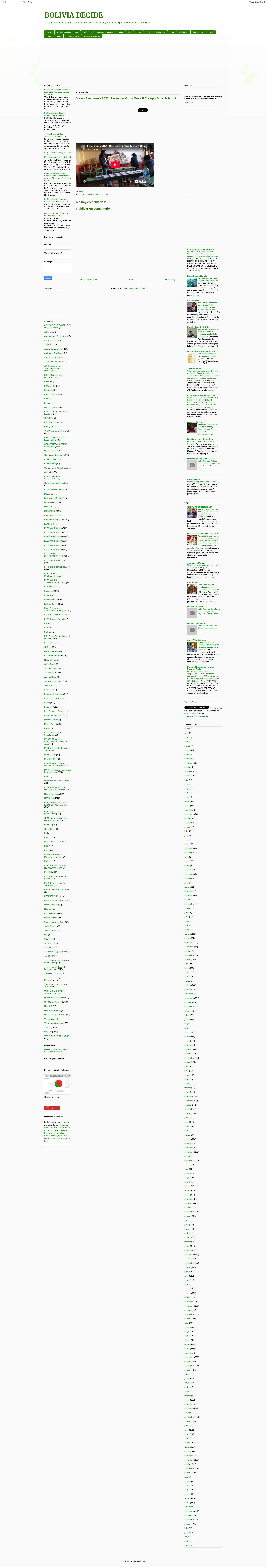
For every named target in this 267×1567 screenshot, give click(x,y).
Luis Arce (48, 707)
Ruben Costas (50, 917)
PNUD (47, 850)
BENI (46, 381)
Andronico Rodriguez (92, 36)
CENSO (47, 418)
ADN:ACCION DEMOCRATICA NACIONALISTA (57, 326)
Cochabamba (198, 32)
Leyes (47, 703)
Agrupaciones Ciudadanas (56, 336)
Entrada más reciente (87, 279)
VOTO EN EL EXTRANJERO (56, 1036)
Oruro (172, 32)
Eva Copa (48, 595)
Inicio (130, 279)
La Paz (49, 36)
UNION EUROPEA (52, 1010)
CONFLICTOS (50, 459)
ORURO (48, 825)
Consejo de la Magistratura (56, 468)
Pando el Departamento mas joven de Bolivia (200, 668)
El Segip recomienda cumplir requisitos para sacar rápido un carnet (57, 91)
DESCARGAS (50, 502)
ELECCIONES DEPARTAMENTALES (53, 555)
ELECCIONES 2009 (53, 528)
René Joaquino (51, 905)
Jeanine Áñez (50, 673)
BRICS (47, 403)
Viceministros (50, 1019)
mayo (186, 737)
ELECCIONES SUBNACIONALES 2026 (55, 581)
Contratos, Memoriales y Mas (201, 395)
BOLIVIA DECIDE (73, 15)
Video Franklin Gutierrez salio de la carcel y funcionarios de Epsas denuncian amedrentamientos (207, 429)
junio (186, 733)
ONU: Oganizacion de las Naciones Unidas (55, 819)
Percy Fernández (195, 607)
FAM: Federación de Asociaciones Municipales (55, 609)
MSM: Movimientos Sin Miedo (57, 781)
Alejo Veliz (48, 344)
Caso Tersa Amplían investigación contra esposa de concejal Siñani (208, 587)
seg (46, 935)
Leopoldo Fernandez (53, 694)
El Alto (210, 32)
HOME (49, 32)
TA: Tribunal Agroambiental (56, 952)
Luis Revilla (192, 582)
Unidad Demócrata (196, 623)
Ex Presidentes (51, 604)
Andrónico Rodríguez (53, 353)
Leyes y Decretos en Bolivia (200, 249)
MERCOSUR (50, 755)
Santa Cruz (183, 32)
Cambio (61, 1136)
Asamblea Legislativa (53, 362)
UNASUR (48, 1006)
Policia (47, 861)
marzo (187, 746)
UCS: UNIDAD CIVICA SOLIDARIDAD (54, 992)
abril (186, 741)
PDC (46, 846)
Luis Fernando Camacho (55, 711)
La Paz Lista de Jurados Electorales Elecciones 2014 (56, 200)
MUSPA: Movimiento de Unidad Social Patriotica (54, 788)
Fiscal (47, 623)
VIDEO (105, 195)
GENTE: (48, 647)
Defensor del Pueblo (53, 498)
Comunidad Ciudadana (54, 455)
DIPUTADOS (49, 511)
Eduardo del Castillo (53, 515)
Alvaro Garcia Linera (53, 349)
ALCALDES (49, 340)
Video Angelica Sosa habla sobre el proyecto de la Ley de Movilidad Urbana (209, 611)
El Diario (63, 1130)
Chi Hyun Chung (51, 422)
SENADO (48, 943)
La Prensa (60, 1125)
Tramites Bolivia (194, 368)
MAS (59, 36)
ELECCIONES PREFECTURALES (52, 574)
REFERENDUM (51, 896)
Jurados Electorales (105, 32)
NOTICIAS (49, 798)
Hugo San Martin (51, 660)
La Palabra (65, 1127)
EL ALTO (48, 524)
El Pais (47, 1130)
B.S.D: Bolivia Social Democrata (53, 376)
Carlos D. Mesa (51, 407)
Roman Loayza (51, 913)
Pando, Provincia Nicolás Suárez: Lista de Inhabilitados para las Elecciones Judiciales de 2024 (57, 177)
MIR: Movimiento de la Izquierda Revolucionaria (55, 764)
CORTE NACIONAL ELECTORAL (52, 477)
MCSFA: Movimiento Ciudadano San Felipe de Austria (55, 741)
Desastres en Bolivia (197, 276)
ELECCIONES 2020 (53, 541)
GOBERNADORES (52, 655)
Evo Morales (87, 32)
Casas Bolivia (193, 479)
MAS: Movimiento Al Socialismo (53, 733)
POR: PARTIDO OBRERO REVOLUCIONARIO (55, 866)
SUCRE (47, 947)
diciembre (188, 758)
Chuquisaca (160, 32)
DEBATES (48, 494)
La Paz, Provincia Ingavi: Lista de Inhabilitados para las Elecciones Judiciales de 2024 (57, 154)
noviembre (189, 763)
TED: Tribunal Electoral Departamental (54, 968)
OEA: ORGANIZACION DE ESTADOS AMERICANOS (56, 803)
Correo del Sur (50, 1136)
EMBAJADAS (50, 587)
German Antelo (51, 651)
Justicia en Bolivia (196, 563)
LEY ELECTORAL (52, 698)
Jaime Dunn (49, 664)
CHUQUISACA (50, 427)
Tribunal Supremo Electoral (67, 32)
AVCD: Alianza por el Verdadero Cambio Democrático (53, 368)
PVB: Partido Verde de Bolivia (57, 889)
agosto (187, 728)
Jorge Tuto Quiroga (52, 681)
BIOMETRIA (49, 386)
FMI (46, 627)
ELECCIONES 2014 (53, 532)
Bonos (47, 398)
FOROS (47, 632)
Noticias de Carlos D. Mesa (200, 459)
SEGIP (47, 939)
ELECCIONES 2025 (53, 549)
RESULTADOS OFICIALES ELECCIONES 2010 (56, 1050)
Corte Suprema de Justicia (56, 483)
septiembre (189, 771)
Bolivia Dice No (51, 394)
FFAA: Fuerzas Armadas (55, 619)
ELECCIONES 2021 (92, 195)
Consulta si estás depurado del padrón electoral (56, 214)
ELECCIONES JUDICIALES (56, 560)
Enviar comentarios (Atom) (134, 288)
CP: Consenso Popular (54, 490)
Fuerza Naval (50, 643)
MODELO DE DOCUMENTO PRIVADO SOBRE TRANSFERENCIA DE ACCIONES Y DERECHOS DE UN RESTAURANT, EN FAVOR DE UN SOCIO (203, 402)
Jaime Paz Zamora (52, 668)
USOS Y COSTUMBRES (55, 1015)
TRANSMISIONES (52, 973)
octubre (187, 767)
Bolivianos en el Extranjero (200, 439)
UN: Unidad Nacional (53, 1002)
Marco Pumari (50, 724)
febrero (187, 750)
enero (187, 754)
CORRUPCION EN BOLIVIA (199, 507)
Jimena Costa (50, 677)
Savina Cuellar (50, 930)
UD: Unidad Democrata (54, 998)
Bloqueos (48, 390)
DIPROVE (48, 507)
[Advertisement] (127, 62)
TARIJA (47, 956)
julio (186, 780)
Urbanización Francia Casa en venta (202, 482)
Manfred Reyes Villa (53, 715)
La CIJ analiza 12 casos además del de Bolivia (54, 114)
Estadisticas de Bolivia (198, 327)
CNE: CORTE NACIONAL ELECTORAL (55, 438)
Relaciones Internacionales (56, 900)
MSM (46, 776)
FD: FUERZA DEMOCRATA (56, 615)
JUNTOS (48, 685)
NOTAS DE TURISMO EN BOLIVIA (202, 534)
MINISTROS (49, 759)
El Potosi (60, 1133)
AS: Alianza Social (52, 357)
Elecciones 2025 (72, 36)
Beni (129, 32)
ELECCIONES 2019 (53, 536)
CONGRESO (50, 463)
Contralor (48, 472)
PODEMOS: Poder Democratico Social (52, 855)
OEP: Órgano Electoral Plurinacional (54, 812)
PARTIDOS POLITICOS (54, 842)
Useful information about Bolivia (202, 351)
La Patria (55, 1127)
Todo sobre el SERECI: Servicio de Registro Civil (55, 135)
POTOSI (48, 872)
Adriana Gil (49, 332)
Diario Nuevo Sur (60, 1138)
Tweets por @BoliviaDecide (196, 716)
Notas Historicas (51, 794)
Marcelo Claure (51, 720)
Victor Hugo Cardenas (54, 1023)
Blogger (142, 1561)
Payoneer (188, 102)
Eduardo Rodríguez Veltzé (55, 519)
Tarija (148, 32)
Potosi (138, 32)
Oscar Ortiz (49, 829)
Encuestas (49, 591)
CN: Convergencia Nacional (56, 431)
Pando (120, 32)
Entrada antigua (170, 279)
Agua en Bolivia (194, 422)
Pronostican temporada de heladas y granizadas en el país (209, 280)
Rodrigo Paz (49, 909)
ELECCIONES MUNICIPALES (57, 567)
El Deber (55, 1130)
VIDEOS (48, 1032)
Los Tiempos (50, 1133)
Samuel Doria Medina (53, 922)
